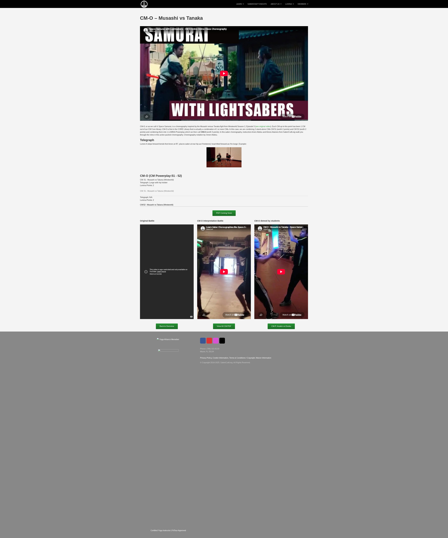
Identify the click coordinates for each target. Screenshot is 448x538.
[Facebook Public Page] (203, 341)
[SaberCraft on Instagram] (216, 341)
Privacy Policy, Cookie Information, (214, 358)
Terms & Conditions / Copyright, (242, 358)
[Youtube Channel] (209, 341)
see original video (263, 126)
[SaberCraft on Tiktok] (222, 341)
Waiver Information (263, 358)
